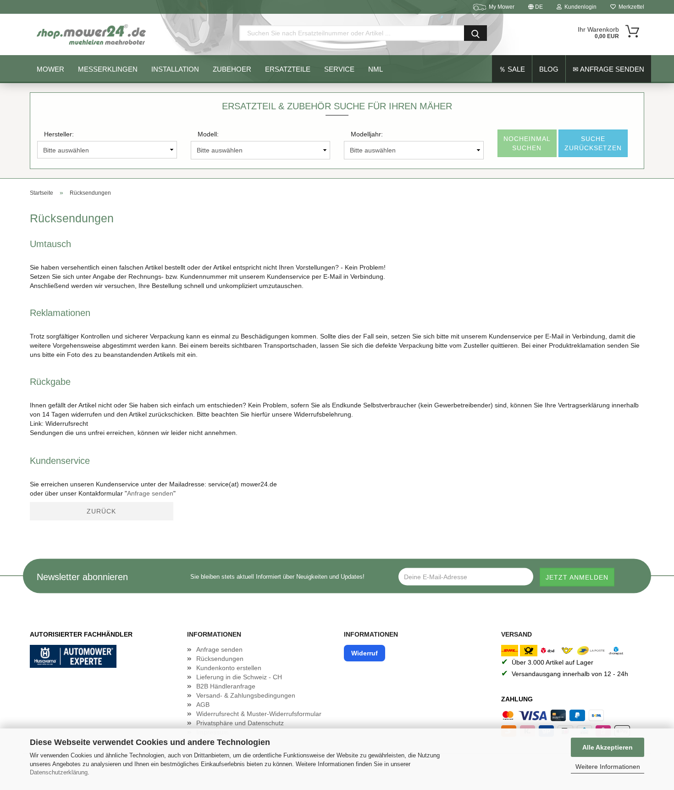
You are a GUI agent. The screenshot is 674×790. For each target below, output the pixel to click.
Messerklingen (108, 69)
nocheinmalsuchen (527, 143)
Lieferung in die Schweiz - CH (239, 677)
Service (339, 69)
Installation (175, 69)
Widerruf (364, 653)
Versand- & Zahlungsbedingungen (245, 695)
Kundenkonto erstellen (228, 668)
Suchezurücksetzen (593, 143)
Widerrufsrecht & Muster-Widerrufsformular (258, 713)
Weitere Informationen (607, 766)
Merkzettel (630, 7)
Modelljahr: (367, 134)
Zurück (101, 511)
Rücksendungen (219, 658)
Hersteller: (59, 134)
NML (375, 69)
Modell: (208, 134)
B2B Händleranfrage (225, 686)
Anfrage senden (150, 493)
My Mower (501, 7)
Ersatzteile (287, 69)
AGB (203, 704)
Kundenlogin (579, 7)
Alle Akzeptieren (607, 747)
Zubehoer (232, 69)
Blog (548, 69)
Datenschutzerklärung (59, 772)
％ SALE (512, 69)
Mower (50, 69)
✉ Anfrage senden (608, 69)
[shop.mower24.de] (92, 34)
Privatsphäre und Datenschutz (240, 723)
